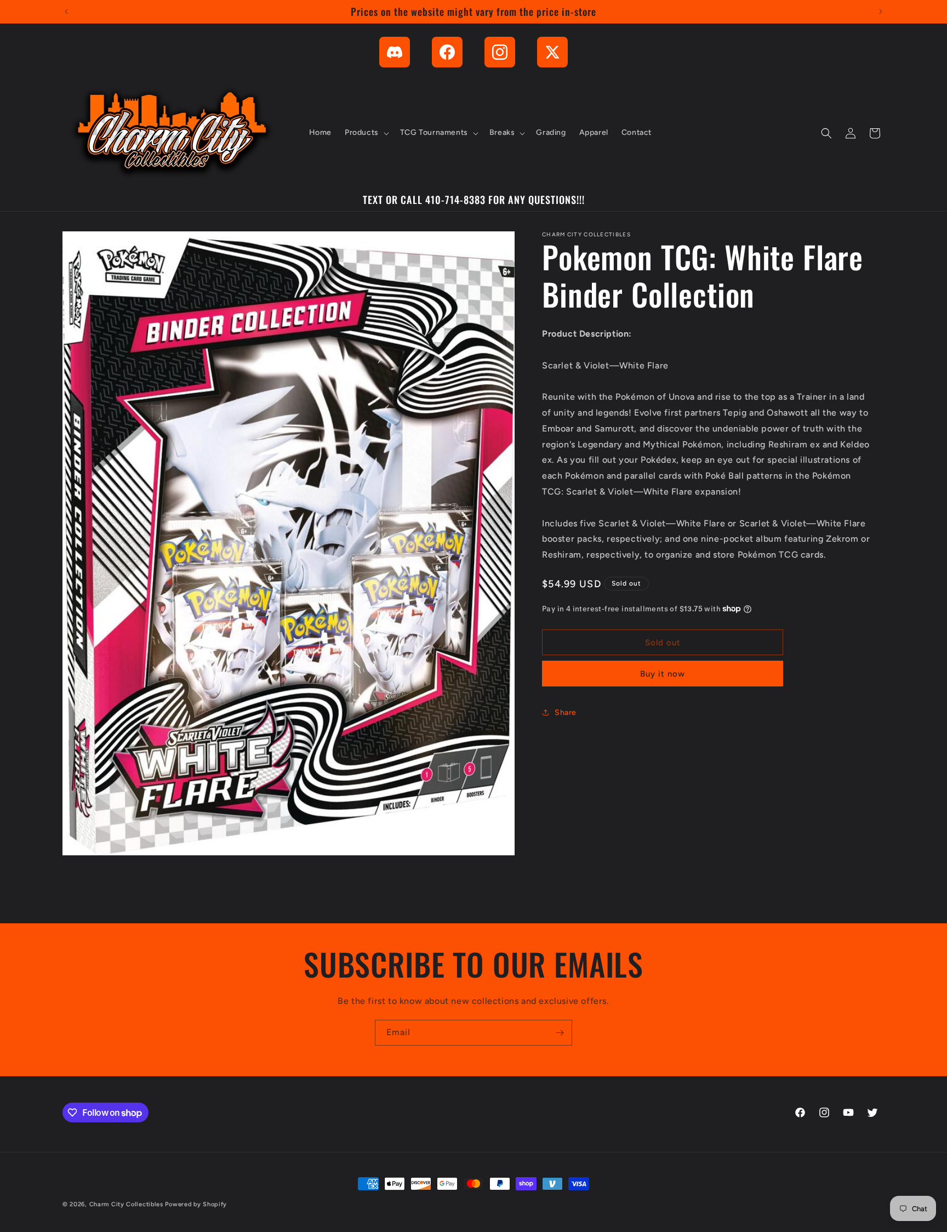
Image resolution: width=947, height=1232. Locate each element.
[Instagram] (499, 52)
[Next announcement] (881, 11)
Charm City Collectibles (126, 1204)
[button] (365, 133)
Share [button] (566, 712)
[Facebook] (447, 52)
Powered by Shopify (196, 1204)
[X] (552, 52)
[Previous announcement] (66, 11)
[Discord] (394, 52)
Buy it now (662, 674)
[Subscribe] (559, 1033)
